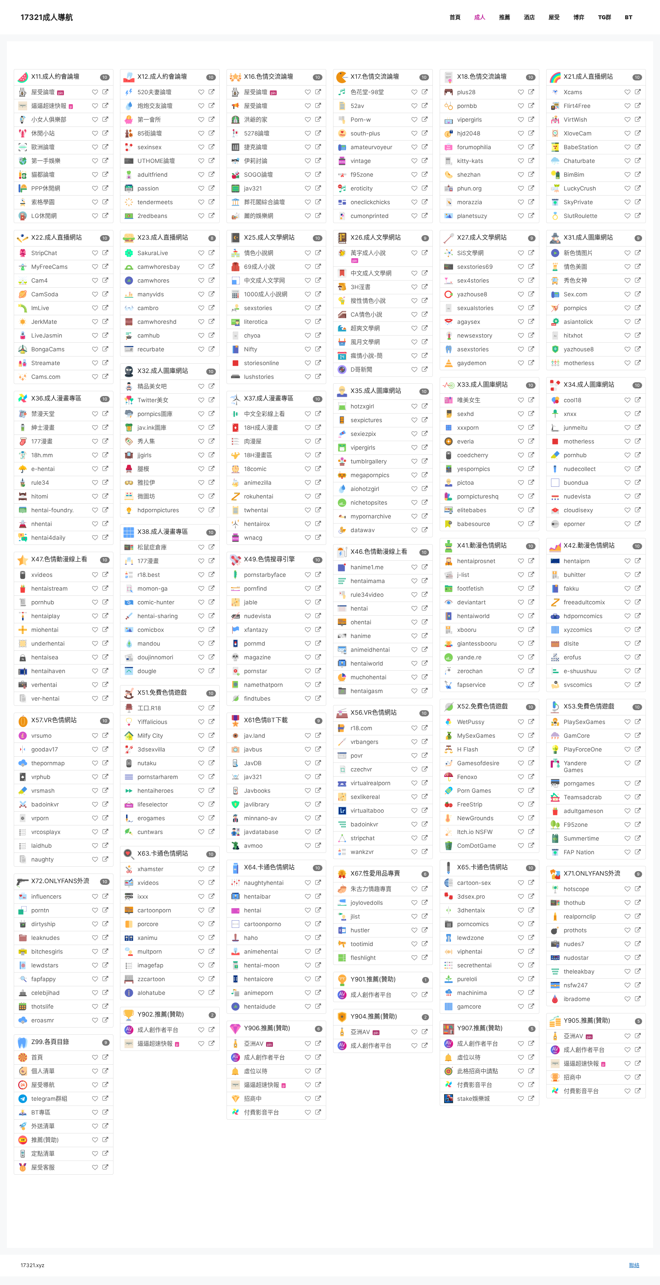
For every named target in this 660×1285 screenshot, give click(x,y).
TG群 (604, 17)
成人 (479, 17)
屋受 (554, 17)
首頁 (455, 17)
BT (628, 17)
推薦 (504, 17)
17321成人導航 (47, 17)
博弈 (578, 17)
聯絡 (634, 1265)
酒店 (529, 17)
